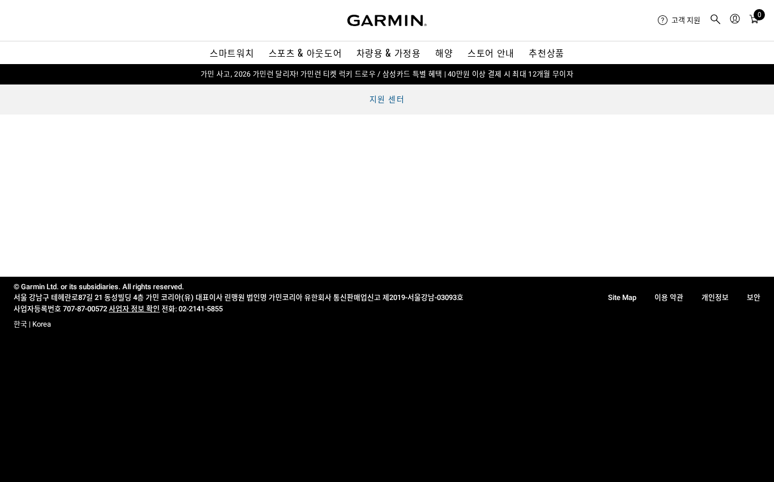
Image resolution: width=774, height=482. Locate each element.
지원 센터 (387, 99)
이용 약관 (668, 297)
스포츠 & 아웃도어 (305, 53)
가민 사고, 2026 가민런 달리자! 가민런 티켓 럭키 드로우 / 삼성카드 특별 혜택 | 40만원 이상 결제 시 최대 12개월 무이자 (387, 74)
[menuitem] (679, 20)
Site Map (622, 297)
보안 (753, 297)
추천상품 (546, 53)
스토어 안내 (490, 53)
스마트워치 (232, 53)
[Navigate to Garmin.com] (387, 20)
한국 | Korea (32, 324)
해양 (444, 53)
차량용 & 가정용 (388, 53)
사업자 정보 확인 (134, 309)
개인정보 (715, 297)
